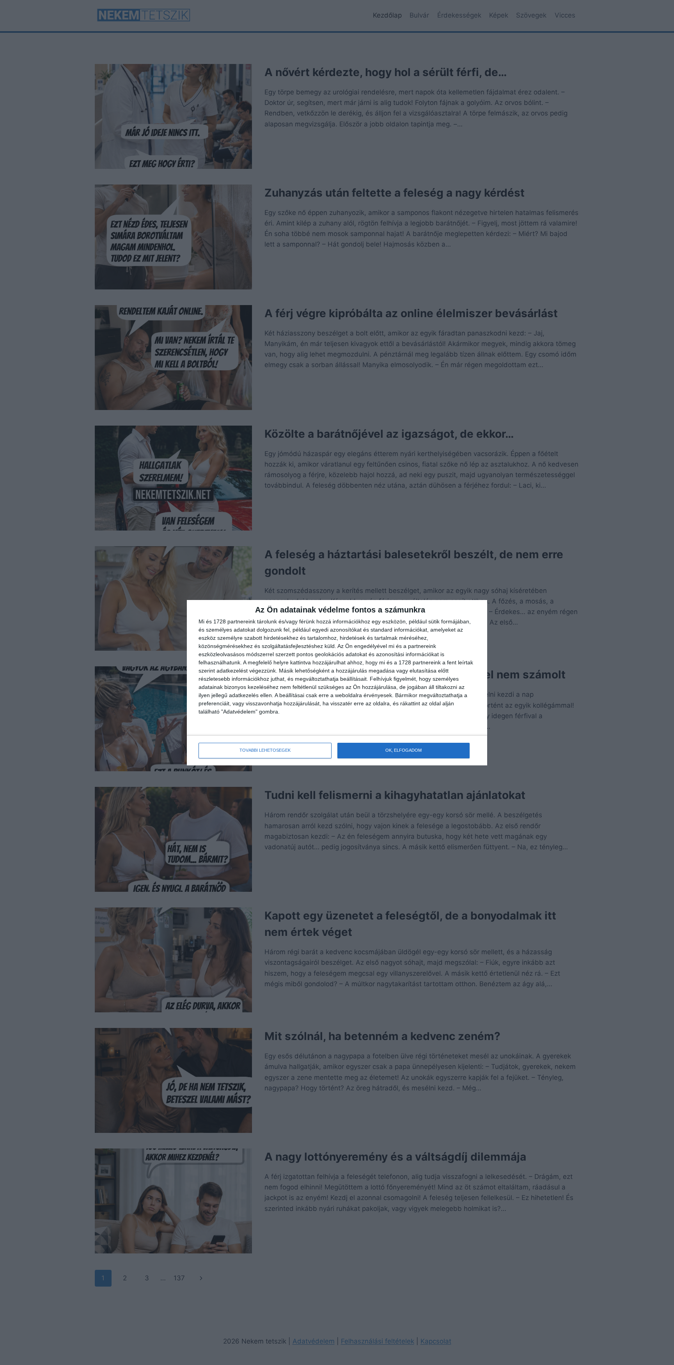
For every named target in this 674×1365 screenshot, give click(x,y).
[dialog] (337, 682)
